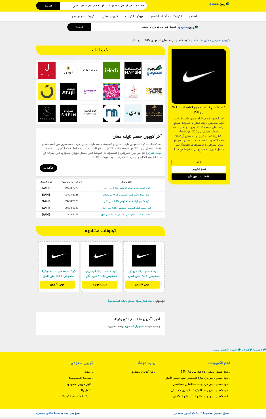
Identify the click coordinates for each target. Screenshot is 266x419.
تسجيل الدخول (134, 326)
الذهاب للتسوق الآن (198, 177)
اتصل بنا (86, 390)
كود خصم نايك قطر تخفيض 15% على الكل (126, 201)
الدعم (87, 372)
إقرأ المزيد (48, 168)
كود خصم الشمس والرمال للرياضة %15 (204, 372)
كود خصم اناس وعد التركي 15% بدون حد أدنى (199, 390)
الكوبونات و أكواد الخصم (167, 16)
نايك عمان (155, 153)
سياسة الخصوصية (80, 378)
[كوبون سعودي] (219, 3)
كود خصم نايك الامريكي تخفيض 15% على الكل (126, 214)
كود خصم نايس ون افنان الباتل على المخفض (200, 396)
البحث (48, 6)
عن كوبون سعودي (142, 372)
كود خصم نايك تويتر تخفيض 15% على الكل (126, 188)
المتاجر (193, 16)
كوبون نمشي (110, 16)
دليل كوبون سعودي (79, 384)
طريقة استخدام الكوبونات (75, 396)
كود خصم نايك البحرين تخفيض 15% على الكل (126, 208)
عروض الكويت (134, 16)
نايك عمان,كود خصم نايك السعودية (131, 301)
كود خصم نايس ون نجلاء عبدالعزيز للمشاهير (200, 384)
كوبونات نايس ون (83, 16)
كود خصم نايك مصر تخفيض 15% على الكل (126, 195)
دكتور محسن (45, 413)
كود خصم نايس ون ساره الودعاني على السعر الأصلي (196, 378)
